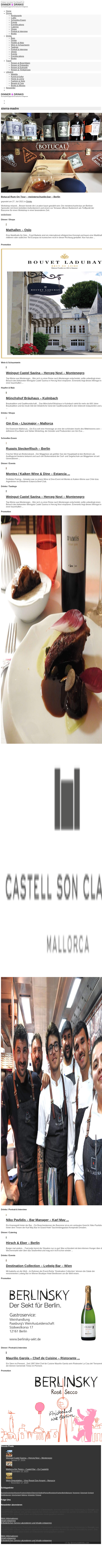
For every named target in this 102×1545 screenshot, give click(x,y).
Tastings (14, 47)
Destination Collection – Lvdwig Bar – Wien (39, 1266)
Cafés (13, 18)
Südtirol (41, 1493)
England (91, 1493)
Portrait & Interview (19, 31)
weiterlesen (6, 214)
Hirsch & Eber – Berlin (23, 1243)
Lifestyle (9, 72)
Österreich (35, 1493)
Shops (14, 29)
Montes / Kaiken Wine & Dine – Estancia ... (38, 474)
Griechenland (16, 1495)
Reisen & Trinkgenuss (20, 70)
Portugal (38, 1495)
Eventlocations (17, 25)
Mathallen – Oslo (18, 230)
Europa (3, 1493)
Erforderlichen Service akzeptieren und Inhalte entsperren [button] (26, 1523)
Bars (13, 38)
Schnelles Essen (18, 20)
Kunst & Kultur (17, 77)
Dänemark (83, 1493)
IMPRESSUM (28, 1543)
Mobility (14, 74)
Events (14, 22)
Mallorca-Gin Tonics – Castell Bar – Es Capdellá (27, 1469)
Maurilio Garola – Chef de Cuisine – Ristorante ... (43, 1358)
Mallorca (24, 1495)
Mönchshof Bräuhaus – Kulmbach (32, 398)
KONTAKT (15, 1543)
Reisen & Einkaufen (20, 65)
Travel (8, 61)
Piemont (46, 1493)
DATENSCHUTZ (43, 1543)
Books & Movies (18, 86)
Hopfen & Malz (17, 43)
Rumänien (52, 1493)
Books (14, 34)
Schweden (31, 1495)
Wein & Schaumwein (20, 45)
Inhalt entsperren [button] (8, 1521)
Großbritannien (6, 1495)
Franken (59, 1493)
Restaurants (16, 16)
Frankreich (23, 1493)
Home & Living (17, 79)
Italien (29, 1493)
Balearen (69, 1493)
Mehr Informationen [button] (9, 1518)
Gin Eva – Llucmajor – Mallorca (29, 423)
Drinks (9, 36)
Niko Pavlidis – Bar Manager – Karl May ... (37, 1220)
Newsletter (10, 88)
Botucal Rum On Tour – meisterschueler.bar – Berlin (30, 196)
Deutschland (10, 1493)
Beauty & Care (17, 83)
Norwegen (76, 1493)
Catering (15, 27)
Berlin (64, 1493)
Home (8, 11)
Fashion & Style (18, 81)
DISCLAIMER (58, 1543)
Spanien (17, 1493)
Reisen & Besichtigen (20, 63)
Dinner (9, 13)
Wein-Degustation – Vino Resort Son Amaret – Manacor (30, 1481)
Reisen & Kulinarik (19, 67)
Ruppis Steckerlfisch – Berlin (28, 448)
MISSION (5, 1543)
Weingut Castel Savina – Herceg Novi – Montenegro (45, 373)
